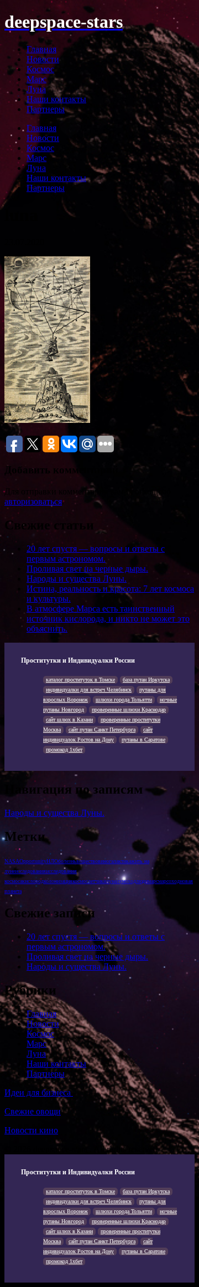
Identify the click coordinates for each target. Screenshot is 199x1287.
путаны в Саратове (143, 739)
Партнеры (46, 109)
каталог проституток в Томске (80, 680)
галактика (120, 861)
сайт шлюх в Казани (69, 719)
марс (153, 881)
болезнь (67, 861)
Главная (41, 49)
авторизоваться (33, 501)
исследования (30, 871)
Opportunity (32, 861)
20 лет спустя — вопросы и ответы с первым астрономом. (96, 553)
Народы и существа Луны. (77, 578)
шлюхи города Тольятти (124, 700)
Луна (36, 89)
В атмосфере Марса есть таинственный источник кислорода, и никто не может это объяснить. (108, 618)
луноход (126, 881)
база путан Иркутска (146, 680)
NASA (11, 861)
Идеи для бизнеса (38, 1092)
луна (111, 881)
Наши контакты (56, 99)
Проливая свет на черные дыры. (87, 568)
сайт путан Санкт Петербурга (102, 729)
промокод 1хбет (64, 749)
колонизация (58, 881)
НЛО (52, 861)
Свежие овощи (32, 1111)
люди (142, 881)
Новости (43, 59)
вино (103, 861)
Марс (36, 79)
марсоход (169, 881)
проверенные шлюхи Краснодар (129, 709)
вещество (87, 861)
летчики (97, 881)
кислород (33, 881)
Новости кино (31, 1130)
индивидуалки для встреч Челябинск (89, 690)
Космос (40, 69)
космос (80, 881)
